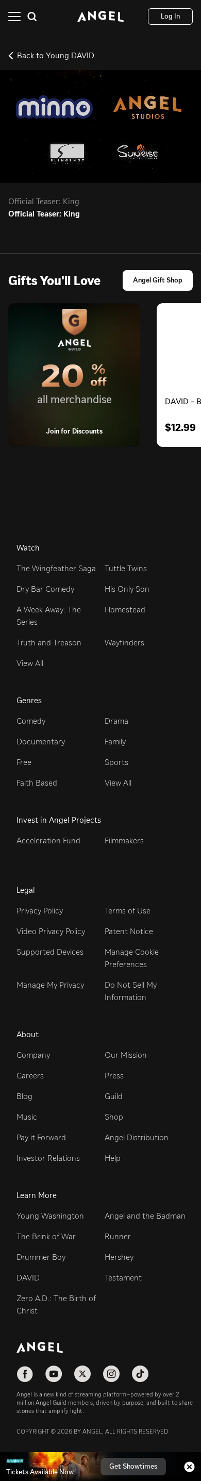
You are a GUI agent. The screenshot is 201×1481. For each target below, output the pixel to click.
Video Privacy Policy (50, 931)
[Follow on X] (82, 1374)
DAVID (28, 1278)
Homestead (125, 609)
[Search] (32, 16)
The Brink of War (46, 1236)
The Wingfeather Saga (56, 568)
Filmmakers (124, 840)
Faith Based (36, 783)
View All (29, 663)
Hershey (119, 1257)
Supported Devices (49, 952)
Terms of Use (127, 911)
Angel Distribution (137, 1137)
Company (33, 1055)
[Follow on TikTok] (140, 1374)
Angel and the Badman (145, 1216)
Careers (30, 1075)
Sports (116, 762)
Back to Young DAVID (55, 55)
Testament (123, 1278)
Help (113, 1158)
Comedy (30, 721)
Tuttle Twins (126, 568)
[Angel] (100, 16)
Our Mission (126, 1055)
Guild (114, 1096)
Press (114, 1075)
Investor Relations (48, 1158)
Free (23, 762)
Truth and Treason (48, 642)
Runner (118, 1236)
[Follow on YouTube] (53, 1374)
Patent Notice (129, 931)
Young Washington (50, 1216)
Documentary (40, 741)
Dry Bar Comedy (45, 589)
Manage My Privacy (50, 985)
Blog (24, 1096)
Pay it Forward (41, 1137)
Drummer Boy (40, 1257)
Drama (116, 721)
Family (115, 741)
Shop (114, 1117)
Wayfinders (124, 642)
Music (26, 1117)
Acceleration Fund (48, 840)
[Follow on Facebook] (24, 1374)
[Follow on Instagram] (111, 1374)
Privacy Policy (39, 911)
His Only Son (127, 589)
